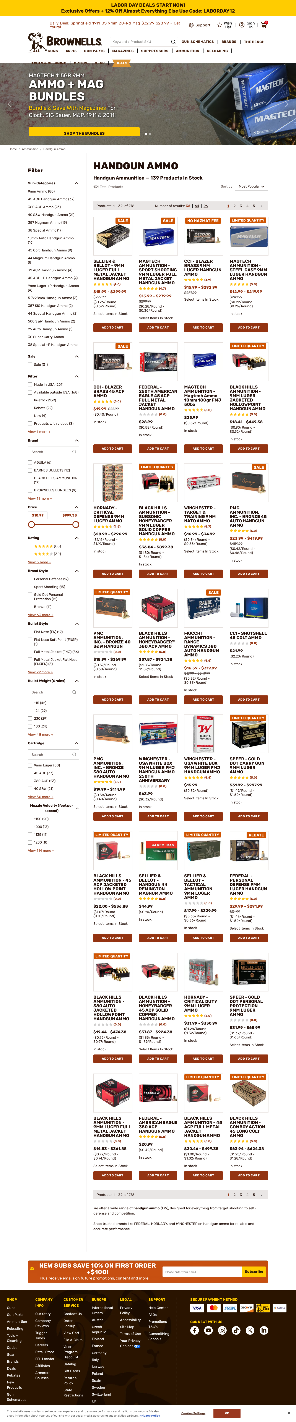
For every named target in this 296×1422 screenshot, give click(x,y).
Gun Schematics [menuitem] (198, 42)
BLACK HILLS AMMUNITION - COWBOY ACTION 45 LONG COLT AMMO (247, 1127)
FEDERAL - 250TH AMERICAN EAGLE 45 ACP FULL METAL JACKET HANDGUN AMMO (158, 398)
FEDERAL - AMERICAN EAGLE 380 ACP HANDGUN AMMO (158, 1124)
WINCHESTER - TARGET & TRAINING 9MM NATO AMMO (200, 514)
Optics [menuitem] (80, 63)
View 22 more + (40, 672)
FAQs (152, 1315)
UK (94, 1401)
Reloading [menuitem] (217, 51)
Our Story (43, 1314)
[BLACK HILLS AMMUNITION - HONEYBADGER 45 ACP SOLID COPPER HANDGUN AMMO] (158, 972)
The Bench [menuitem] (254, 42)
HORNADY (159, 1224)
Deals (11, 1368)
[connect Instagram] (222, 1330)
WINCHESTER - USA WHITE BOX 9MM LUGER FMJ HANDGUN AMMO (202, 765)
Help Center (158, 1308)
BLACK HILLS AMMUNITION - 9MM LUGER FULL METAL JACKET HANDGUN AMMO (112, 1127)
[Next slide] (286, 104)
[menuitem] (36, 51)
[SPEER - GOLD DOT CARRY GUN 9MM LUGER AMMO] (249, 733)
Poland (97, 1374)
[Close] (289, 1413)
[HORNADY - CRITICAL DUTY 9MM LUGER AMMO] (203, 972)
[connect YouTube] (208, 1330)
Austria (98, 1320)
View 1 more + (39, 432)
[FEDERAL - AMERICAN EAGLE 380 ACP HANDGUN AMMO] (158, 1093)
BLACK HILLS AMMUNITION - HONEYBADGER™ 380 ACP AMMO (157, 639)
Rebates (13, 1375)
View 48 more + (40, 734)
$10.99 (38, 515)
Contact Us (72, 1314)
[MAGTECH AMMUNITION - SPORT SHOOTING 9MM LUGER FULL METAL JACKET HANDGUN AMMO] (158, 236)
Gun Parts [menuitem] (94, 51)
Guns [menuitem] (53, 51)
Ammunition (30, 149)
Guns (11, 1308)
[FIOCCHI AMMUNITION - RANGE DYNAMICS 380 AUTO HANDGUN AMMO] (203, 608)
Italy (95, 1360)
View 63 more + (40, 615)
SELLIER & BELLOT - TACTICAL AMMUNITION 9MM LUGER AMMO (198, 887)
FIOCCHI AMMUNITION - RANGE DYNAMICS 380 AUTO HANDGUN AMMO (201, 644)
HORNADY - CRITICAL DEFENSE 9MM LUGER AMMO (108, 514)
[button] (247, 25)
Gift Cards (71, 1371)
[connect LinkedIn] (264, 1330)
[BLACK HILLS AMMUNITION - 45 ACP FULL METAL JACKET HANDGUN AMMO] (203, 1093)
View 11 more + (40, 498)
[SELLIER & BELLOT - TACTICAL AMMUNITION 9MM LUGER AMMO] (203, 850)
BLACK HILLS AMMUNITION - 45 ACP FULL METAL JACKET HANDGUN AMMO (203, 1127)
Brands (13, 1361)
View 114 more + (41, 851)
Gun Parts (15, 1315)
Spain (96, 1380)
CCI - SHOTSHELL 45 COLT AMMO (248, 635)
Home (13, 149)
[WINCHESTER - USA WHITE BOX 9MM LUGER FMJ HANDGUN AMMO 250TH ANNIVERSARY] (158, 733)
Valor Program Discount (70, 1352)
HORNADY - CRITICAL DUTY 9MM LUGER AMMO (200, 1003)
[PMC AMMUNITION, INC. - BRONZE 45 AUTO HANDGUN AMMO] (249, 482)
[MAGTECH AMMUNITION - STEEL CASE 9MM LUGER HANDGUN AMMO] (249, 236)
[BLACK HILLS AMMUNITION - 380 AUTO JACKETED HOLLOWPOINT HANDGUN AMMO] (112, 972)
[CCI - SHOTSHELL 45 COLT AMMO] (249, 608)
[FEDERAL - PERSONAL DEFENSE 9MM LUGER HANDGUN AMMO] (249, 850)
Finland (98, 1339)
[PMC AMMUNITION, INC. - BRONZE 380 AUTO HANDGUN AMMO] (112, 733)
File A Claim (73, 1340)
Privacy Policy (150, 1415)
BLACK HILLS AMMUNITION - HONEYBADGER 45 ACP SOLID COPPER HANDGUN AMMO (157, 1008)
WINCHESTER (186, 1224)
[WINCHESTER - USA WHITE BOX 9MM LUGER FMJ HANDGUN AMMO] (203, 733)
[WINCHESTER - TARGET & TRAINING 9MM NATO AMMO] (203, 482)
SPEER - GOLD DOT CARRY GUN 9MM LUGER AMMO (247, 765)
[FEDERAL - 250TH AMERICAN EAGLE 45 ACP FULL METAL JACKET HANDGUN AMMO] (158, 361)
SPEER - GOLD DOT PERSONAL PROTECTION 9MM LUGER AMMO (246, 1006)
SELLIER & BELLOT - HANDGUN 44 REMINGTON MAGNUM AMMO (156, 884)
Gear (11, 1354)
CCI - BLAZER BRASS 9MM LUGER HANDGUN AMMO (202, 267)
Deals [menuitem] (121, 63)
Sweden (98, 1387)
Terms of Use (130, 1334)
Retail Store (44, 1352)
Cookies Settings (193, 1413)
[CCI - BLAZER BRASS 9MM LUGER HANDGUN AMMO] (203, 236)
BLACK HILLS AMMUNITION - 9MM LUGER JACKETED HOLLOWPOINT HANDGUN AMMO (247, 398)
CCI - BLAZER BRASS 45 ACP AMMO (109, 391)
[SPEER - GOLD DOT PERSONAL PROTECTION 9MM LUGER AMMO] (249, 972)
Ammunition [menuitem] (188, 51)
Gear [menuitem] (100, 63)
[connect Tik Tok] (236, 1330)
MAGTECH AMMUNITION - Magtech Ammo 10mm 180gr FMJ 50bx (202, 396)
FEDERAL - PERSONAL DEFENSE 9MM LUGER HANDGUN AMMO (248, 884)
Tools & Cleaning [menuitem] (49, 63)
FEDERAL (141, 1224)
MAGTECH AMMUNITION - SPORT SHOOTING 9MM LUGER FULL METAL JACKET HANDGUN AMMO (158, 272)
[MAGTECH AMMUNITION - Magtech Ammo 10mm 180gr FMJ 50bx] (203, 361)
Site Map (127, 1327)
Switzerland (101, 1394)
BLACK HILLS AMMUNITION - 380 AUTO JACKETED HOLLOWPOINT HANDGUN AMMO (111, 1008)
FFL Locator (45, 1359)
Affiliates (42, 1366)
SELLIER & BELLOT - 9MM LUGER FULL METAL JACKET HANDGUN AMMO (111, 270)
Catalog (69, 1364)
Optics (12, 1348)
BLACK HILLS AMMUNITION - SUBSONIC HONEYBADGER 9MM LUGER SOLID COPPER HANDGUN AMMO (157, 521)
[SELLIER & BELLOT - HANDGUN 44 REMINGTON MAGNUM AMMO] (158, 850)
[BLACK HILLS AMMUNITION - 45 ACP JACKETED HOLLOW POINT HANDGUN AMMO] (112, 850)
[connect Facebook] (194, 1330)
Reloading (15, 1328)
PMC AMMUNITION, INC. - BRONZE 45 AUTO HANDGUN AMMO (248, 516)
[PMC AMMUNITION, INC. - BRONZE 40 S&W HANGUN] (112, 608)
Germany (99, 1353)
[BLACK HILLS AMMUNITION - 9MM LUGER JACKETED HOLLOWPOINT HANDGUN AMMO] (249, 361)
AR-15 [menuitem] (71, 51)
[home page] (65, 41)
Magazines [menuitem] (123, 51)
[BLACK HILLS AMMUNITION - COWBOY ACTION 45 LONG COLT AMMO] (249, 1093)
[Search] (173, 41)
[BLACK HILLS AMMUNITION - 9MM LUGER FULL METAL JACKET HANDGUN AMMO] (112, 1093)
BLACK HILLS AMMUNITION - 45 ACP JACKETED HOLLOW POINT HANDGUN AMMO (112, 884)
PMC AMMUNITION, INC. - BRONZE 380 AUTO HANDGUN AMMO (111, 767)
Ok (227, 1413)
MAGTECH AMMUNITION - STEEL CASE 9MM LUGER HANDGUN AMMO (248, 270)
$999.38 (69, 515)
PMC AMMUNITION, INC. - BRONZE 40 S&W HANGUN (112, 639)
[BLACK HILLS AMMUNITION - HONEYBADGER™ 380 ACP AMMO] (158, 608)
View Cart (71, 1333)
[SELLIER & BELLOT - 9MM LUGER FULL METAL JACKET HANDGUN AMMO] (112, 236)
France (97, 1346)
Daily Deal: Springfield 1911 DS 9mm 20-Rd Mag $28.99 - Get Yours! (115, 25)
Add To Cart (113, 327)
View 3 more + (39, 562)
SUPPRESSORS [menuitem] (155, 51)
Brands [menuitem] (229, 42)
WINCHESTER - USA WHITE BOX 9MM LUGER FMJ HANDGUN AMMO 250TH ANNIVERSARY (157, 770)
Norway (98, 1367)
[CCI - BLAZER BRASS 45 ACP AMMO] (112, 361)
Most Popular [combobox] (249, 186)
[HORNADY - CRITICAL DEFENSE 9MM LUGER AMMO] (112, 482)
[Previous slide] (9, 104)
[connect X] (250, 1330)
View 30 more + (40, 797)
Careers (41, 1345)
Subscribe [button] (254, 1272)
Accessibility (130, 1320)
